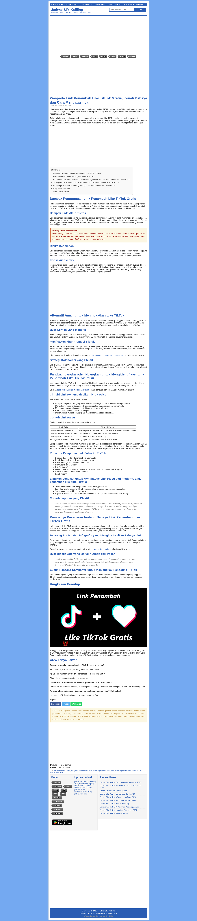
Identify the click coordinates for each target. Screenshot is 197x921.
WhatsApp (76, 704)
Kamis (103, 56)
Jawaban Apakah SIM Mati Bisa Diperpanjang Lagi (119, 807)
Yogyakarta (85, 4)
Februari (57, 786)
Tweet (65, 704)
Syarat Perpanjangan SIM (64, 4)
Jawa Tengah (113, 4)
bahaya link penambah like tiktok (81, 770)
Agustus (57, 797)
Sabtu (122, 56)
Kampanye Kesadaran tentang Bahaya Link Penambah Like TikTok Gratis (84, 185)
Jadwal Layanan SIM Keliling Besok (114, 791)
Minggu (132, 56)
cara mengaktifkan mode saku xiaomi (73, 390)
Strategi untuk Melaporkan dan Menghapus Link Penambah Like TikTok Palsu (86, 182)
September (58, 801)
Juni (55, 794)
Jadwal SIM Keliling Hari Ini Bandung (114, 804)
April (56, 790)
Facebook (55, 704)
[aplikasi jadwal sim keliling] (62, 825)
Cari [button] (140, 10)
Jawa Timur (128, 4)
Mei (64, 790)
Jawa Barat (99, 4)
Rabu (94, 56)
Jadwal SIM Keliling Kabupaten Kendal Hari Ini (118, 800)
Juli (63, 794)
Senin (75, 56)
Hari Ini (65, 56)
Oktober (57, 805)
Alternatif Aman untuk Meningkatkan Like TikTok (73, 176)
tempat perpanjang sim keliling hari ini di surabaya (84, 786)
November (58, 809)
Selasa (85, 56)
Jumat (113, 56)
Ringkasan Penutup (61, 189)
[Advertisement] (99, 35)
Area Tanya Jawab (61, 192)
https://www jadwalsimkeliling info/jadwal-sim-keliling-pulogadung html (83, 791)
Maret (68, 786)
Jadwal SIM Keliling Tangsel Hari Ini (114, 813)
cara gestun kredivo (101, 549)
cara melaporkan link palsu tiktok (103, 770)
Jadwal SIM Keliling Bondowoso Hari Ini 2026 (117, 794)
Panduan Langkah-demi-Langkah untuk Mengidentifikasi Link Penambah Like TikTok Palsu (91, 179)
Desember (58, 813)
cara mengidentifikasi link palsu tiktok (127, 770)
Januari (57, 782)
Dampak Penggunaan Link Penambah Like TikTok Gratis (77, 173)
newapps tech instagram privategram (107, 355)
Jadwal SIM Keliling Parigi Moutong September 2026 (120, 782)
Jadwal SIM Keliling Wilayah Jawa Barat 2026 (118, 797)
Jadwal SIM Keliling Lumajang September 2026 (118, 810)
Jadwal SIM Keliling (67, 10)
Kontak (140, 4)
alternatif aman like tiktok (62, 770)
